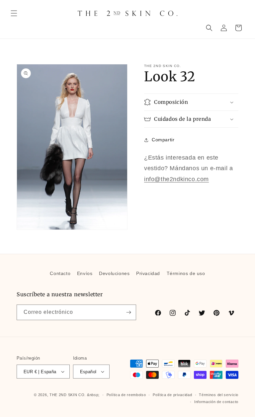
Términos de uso (186, 273)
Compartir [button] (163, 139)
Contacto (60, 273)
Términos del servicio (218, 395)
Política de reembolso (126, 395)
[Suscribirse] (128, 312)
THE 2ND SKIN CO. (67, 395)
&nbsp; (93, 395)
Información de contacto (216, 402)
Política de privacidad (172, 395)
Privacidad (148, 273)
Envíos (85, 273)
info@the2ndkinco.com (176, 179)
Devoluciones (114, 273)
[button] (14, 13)
